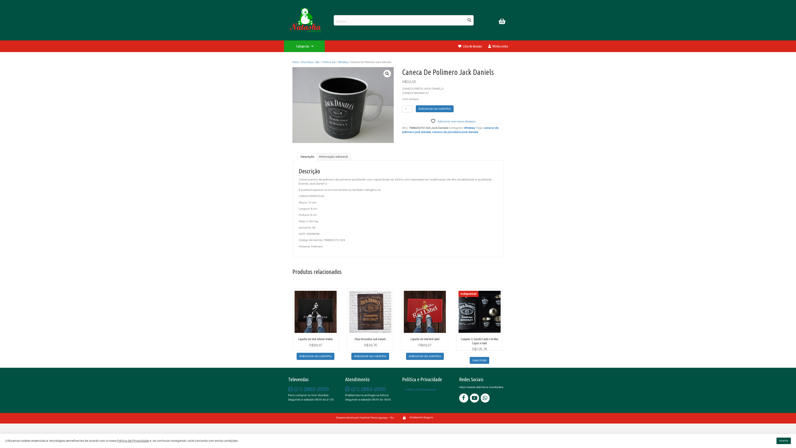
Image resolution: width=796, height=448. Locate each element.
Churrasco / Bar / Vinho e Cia (318, 62)
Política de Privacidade (133, 440)
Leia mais (479, 360)
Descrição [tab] (307, 156)
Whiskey (343, 62)
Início (295, 62)
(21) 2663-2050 (311, 389)
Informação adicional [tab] (333, 156)
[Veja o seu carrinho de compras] (503, 22)
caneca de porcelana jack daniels (455, 132)
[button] (387, 73)
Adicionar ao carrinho (435, 108)
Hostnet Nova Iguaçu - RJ (377, 417)
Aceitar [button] (783, 440)
